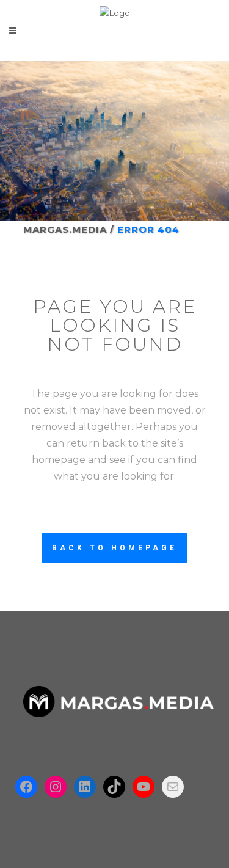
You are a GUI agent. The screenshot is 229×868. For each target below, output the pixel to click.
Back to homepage (114, 548)
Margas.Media (65, 229)
